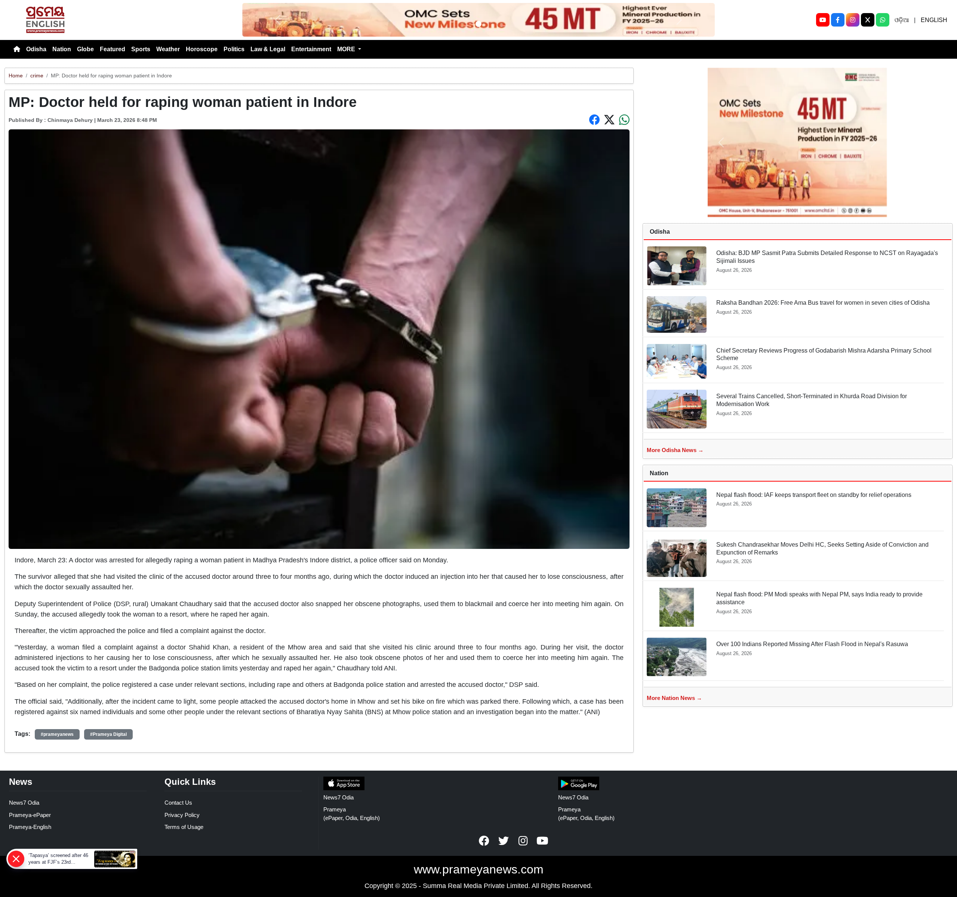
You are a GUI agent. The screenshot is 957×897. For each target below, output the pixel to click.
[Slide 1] (478, 24)
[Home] (16, 49)
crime (36, 76)
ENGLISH (934, 20)
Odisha (36, 49)
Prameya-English (30, 827)
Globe (85, 49)
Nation (61, 49)
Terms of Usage (183, 827)
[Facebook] (837, 20)
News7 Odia (24, 802)
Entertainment (311, 49)
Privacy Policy (182, 815)
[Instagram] (852, 20)
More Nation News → (674, 698)
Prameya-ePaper (30, 815)
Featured (112, 49)
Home (16, 76)
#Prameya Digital (108, 734)
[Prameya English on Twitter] (503, 841)
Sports (140, 49)
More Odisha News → (675, 450)
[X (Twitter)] (867, 20)
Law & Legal (267, 49)
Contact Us (178, 802)
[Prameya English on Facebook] (484, 841)
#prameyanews (57, 734)
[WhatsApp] (882, 20)
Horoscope (202, 49)
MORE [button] (347, 49)
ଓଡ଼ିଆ (902, 20)
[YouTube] (823, 20)
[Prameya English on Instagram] (523, 841)
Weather (168, 49)
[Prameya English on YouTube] (542, 841)
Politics (234, 49)
